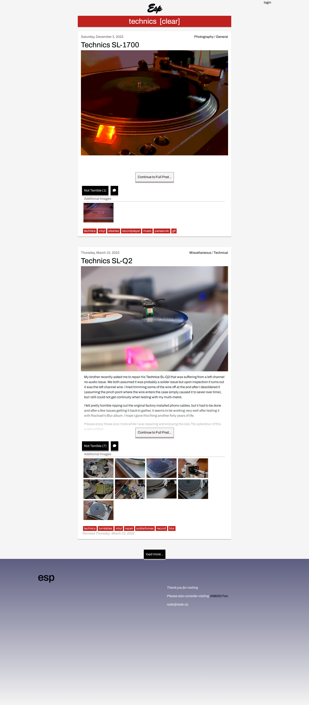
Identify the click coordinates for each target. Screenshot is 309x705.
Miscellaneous (200, 252)
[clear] (170, 21)
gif (174, 231)
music (147, 231)
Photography (204, 36)
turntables (105, 528)
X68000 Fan (219, 596)
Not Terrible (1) (95, 190)
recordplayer (131, 231)
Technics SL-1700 (110, 45)
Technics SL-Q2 (106, 261)
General (222, 36)
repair (129, 528)
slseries (113, 231)
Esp (155, 7)
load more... (154, 554)
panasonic (162, 231)
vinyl (102, 231)
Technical (221, 252)
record (161, 528)
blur (171, 528)
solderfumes (145, 528)
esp (46, 577)
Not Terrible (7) (95, 446)
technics (90, 231)
